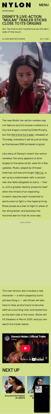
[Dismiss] (46, 387)
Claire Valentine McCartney (14, 39)
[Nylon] (16, 5)
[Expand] (37, 387)
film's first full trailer (22, 134)
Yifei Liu (39, 172)
